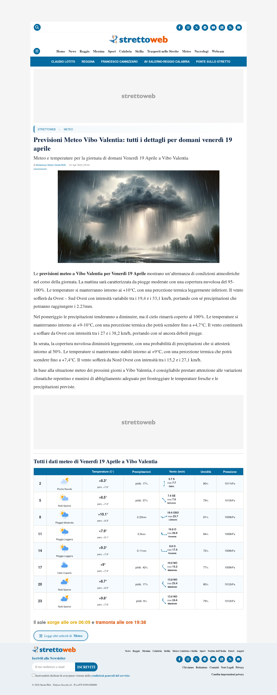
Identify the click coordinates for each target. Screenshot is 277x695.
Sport (112, 51)
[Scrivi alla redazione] (238, 27)
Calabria (125, 51)
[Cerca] (37, 27)
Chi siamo (188, 667)
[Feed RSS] (230, 27)
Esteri (231, 651)
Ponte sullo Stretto (213, 61)
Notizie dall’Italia (217, 651)
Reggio (85, 51)
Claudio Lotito (63, 61)
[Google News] (222, 27)
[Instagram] (188, 27)
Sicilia (139, 51)
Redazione (201, 667)
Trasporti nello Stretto (163, 51)
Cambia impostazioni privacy (227, 674)
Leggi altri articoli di (63, 635)
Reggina (88, 61)
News (72, 51)
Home (60, 51)
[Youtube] (213, 27)
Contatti (214, 667)
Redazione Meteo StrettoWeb (51, 164)
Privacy (240, 667)
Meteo (186, 51)
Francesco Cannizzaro (119, 61)
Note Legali (227, 667)
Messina (99, 51)
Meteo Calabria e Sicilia (185, 651)
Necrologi (201, 51)
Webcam (218, 51)
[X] (196, 27)
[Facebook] (179, 27)
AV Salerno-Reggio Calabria (167, 61)
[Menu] (37, 51)
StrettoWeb (47, 129)
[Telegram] (205, 27)
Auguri (240, 651)
